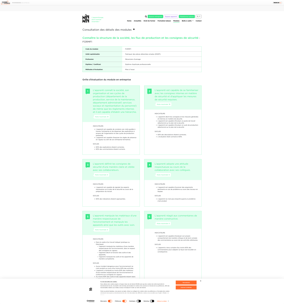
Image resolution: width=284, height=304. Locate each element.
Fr (198, 16)
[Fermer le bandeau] (200, 280)
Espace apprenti (171, 16)
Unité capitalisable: (92, 54)
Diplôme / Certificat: (93, 64)
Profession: (89, 59)
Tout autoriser (186, 282)
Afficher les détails (162, 301)
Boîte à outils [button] (187, 21)
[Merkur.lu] (277, 3)
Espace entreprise (155, 16)
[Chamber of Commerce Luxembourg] (15, 3)
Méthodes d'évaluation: (94, 69)
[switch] (124, 301)
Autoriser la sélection (186, 287)
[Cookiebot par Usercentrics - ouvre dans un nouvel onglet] (90, 301)
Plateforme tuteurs (187, 16)
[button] (134, 30)
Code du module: (91, 49)
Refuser (186, 292)
